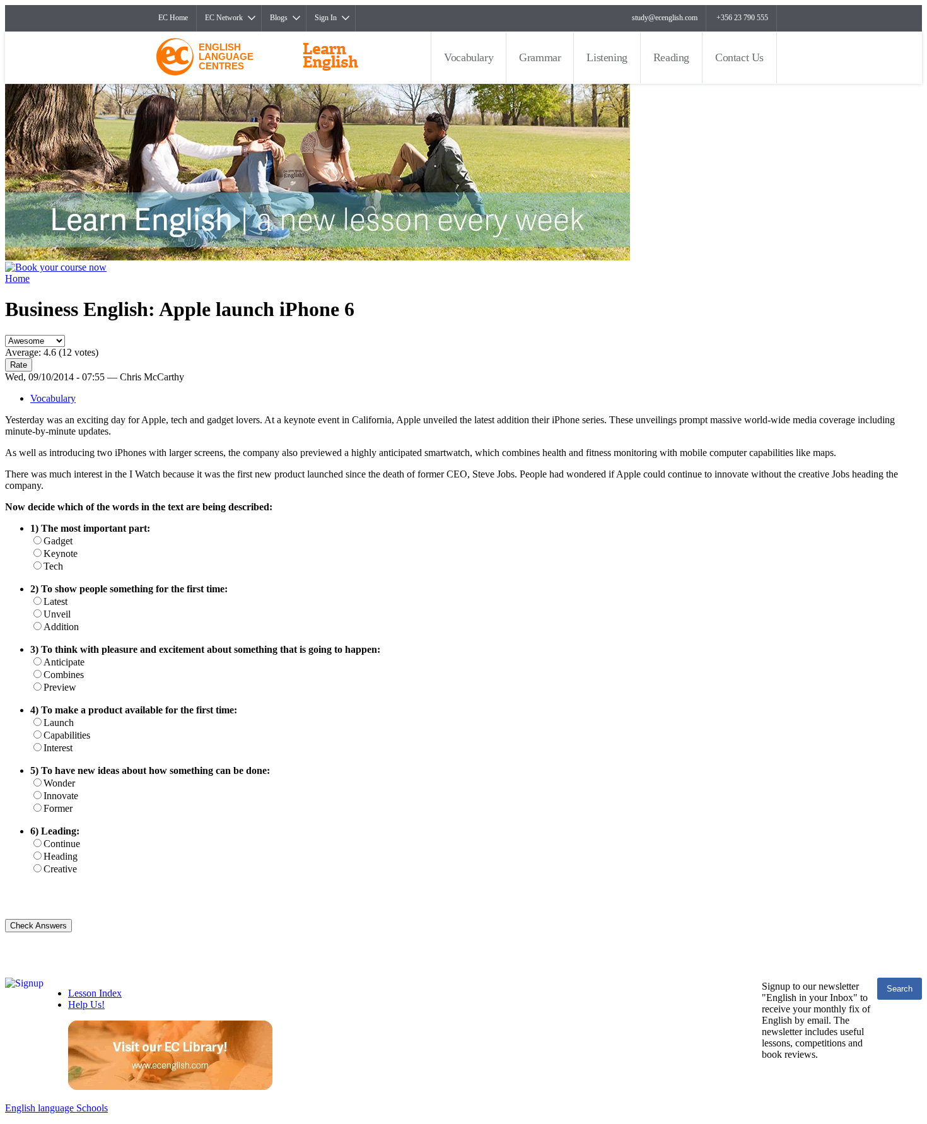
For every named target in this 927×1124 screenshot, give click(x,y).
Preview (60, 687)
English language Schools (56, 1108)
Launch (59, 722)
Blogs (279, 17)
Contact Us (739, 57)
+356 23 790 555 (742, 17)
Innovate (61, 795)
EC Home (173, 17)
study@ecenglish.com (664, 17)
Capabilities (67, 735)
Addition (61, 626)
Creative (60, 868)
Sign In (326, 17)
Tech (53, 566)
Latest (55, 601)
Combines (64, 674)
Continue (62, 843)
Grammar (540, 57)
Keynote (61, 553)
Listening (606, 57)
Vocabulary (468, 57)
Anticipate (64, 662)
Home (17, 278)
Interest (58, 747)
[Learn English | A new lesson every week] (317, 257)
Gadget (58, 541)
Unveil (57, 614)
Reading (671, 57)
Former (58, 808)
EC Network (224, 17)
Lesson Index (95, 993)
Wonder (59, 783)
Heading (61, 856)
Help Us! (86, 1004)
